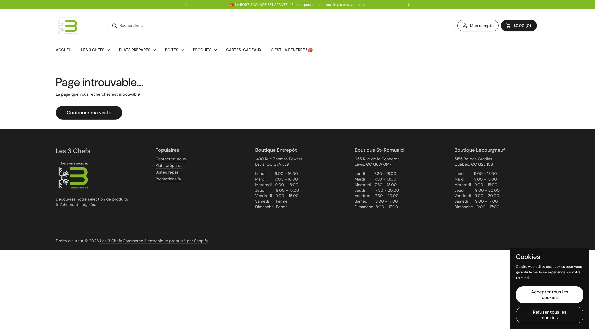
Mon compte (482, 25)
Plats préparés (168, 165)
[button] (519, 25)
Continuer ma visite (89, 112)
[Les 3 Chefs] (67, 25)
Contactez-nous (170, 158)
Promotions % (168, 178)
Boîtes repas (167, 172)
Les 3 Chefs (111, 240)
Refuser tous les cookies (549, 315)
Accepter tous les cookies (549, 294)
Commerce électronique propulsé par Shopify (165, 240)
